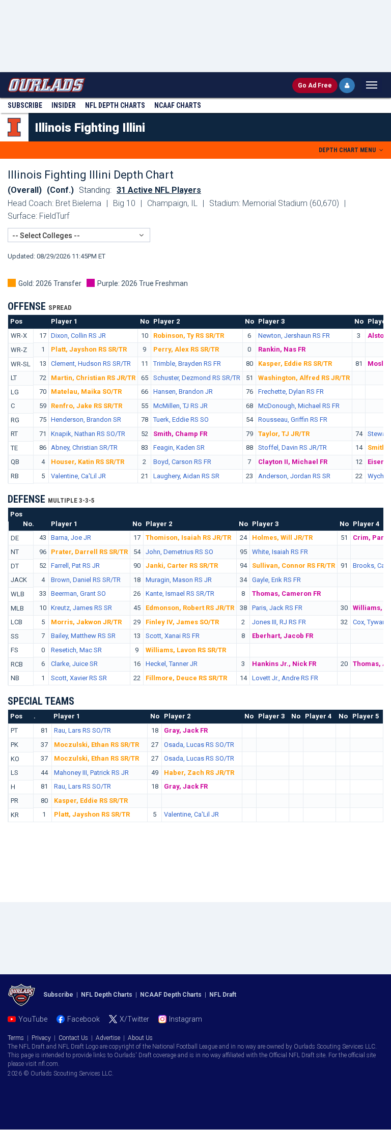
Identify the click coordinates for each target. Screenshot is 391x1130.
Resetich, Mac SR (76, 650)
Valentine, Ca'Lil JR (78, 476)
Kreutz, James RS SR (81, 608)
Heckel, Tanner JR (172, 664)
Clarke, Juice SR (74, 664)
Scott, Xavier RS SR (79, 678)
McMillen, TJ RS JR (180, 406)
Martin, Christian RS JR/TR (93, 378)
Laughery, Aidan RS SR (186, 476)
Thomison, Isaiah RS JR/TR (188, 537)
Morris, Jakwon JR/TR (86, 622)
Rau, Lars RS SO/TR (82, 730)
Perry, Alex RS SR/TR (186, 349)
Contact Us (73, 1037)
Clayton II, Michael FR (292, 462)
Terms (16, 1037)
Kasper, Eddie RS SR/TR (295, 363)
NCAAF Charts (177, 105)
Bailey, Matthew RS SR (83, 636)
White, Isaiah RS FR (280, 552)
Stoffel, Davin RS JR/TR (292, 447)
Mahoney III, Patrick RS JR (91, 772)
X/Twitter (134, 1019)
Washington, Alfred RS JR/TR (304, 378)
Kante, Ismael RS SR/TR (180, 593)
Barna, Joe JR (71, 537)
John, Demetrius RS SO (179, 552)
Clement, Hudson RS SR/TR (91, 363)
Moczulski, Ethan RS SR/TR (96, 744)
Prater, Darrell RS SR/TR (89, 552)
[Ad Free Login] (347, 85)
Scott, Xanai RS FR (173, 636)
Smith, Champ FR (180, 434)
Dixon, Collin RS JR (78, 335)
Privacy (41, 1037)
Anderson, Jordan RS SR (294, 476)
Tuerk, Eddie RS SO (181, 419)
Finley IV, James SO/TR (182, 622)
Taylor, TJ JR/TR (284, 434)
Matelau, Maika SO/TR (86, 391)
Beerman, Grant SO (78, 593)
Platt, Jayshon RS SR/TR (89, 349)
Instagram (185, 1019)
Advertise (108, 1037)
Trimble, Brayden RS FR (187, 363)
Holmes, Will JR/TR (282, 537)
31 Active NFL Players (159, 190)
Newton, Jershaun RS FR (294, 335)
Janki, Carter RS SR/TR (182, 565)
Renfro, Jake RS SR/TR (86, 406)
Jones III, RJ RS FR (279, 622)
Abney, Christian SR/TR (84, 447)
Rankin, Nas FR (281, 349)
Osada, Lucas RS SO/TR (199, 744)
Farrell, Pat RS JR (75, 565)
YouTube (32, 1019)
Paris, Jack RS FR (277, 608)
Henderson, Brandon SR (86, 419)
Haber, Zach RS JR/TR (199, 772)
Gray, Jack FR (186, 730)
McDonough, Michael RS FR (299, 406)
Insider (63, 105)
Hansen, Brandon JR (183, 391)
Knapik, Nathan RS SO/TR (88, 434)
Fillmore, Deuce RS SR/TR (186, 678)
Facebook (83, 1019)
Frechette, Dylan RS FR (291, 391)
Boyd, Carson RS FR (182, 462)
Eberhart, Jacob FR (282, 636)
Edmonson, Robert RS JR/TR (190, 608)
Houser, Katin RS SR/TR (87, 462)
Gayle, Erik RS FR (276, 580)
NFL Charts (115, 105)
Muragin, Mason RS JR (179, 580)
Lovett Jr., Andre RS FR (285, 678)
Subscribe (25, 105)
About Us (140, 1037)
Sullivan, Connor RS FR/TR (293, 565)
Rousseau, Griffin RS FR (292, 419)
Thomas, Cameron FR (286, 593)
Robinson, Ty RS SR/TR (188, 335)
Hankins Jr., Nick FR (284, 664)
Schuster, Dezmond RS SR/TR (196, 378)
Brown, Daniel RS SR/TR (86, 580)
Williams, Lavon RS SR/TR (186, 650)
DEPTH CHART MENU (348, 150)
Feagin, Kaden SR (179, 447)
